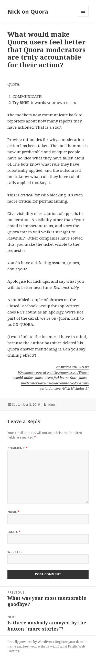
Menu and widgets (83, 16)
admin (52, 404)
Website (14, 552)
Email (14, 532)
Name (13, 512)
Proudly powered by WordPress (30, 642)
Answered (72, 367)
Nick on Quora (27, 11)
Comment (17, 448)
